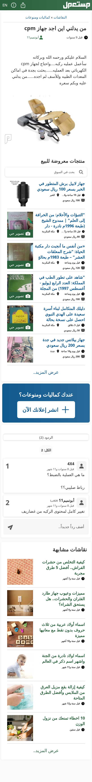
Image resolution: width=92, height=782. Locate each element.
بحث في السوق (64, 172)
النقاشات (60, 17)
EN (4, 5)
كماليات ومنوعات (37, 17)
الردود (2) (46, 437)
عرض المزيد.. (46, 372)
